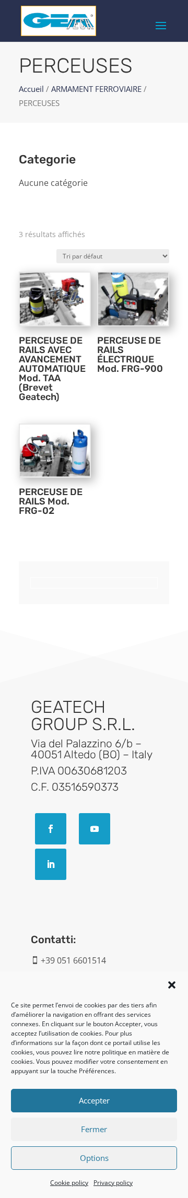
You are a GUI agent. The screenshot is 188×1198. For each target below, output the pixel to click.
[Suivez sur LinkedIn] (50, 864)
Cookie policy (69, 1182)
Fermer (94, 1129)
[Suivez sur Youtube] (94, 828)
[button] (172, 985)
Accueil (31, 89)
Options (94, 1158)
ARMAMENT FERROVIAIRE (96, 89)
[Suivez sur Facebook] (50, 828)
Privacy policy (113, 1182)
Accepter (94, 1100)
